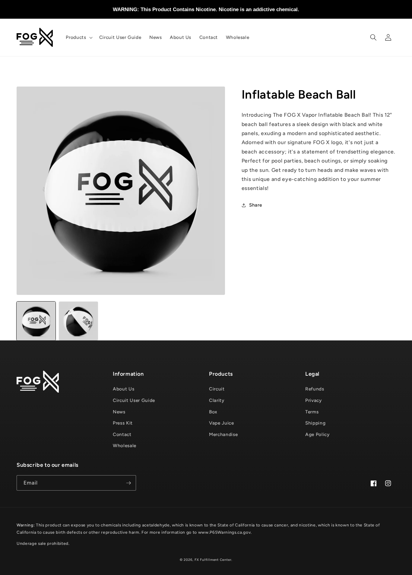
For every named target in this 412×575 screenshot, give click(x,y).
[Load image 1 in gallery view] (36, 321)
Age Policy (317, 434)
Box (213, 412)
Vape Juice (221, 423)
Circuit (217, 389)
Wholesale (124, 445)
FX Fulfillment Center (213, 560)
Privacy (313, 400)
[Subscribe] (128, 483)
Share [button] (255, 205)
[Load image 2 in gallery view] (78, 321)
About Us (123, 389)
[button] (78, 37)
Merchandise (223, 434)
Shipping (315, 423)
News (119, 412)
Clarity (216, 400)
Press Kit (123, 423)
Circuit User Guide (134, 400)
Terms (312, 412)
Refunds (314, 389)
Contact (122, 434)
